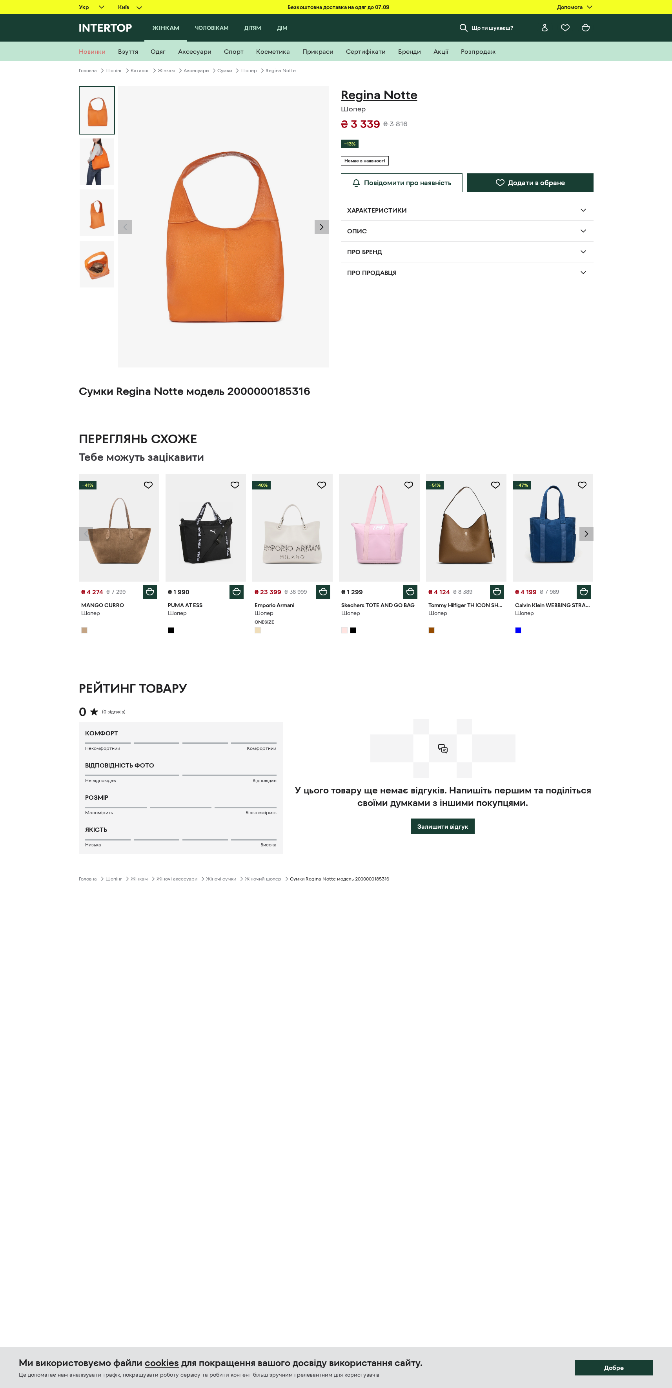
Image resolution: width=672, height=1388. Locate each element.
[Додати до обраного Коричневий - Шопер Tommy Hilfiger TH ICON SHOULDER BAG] (495, 485)
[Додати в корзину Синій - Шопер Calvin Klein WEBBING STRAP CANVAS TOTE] (584, 592)
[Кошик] (586, 28)
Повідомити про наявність (408, 182)
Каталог (140, 70)
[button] (125, 227)
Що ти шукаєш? (493, 28)
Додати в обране (536, 182)
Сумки (224, 70)
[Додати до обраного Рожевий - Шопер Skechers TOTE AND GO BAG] (409, 485)
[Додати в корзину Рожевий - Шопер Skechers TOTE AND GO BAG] (410, 592)
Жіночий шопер (263, 879)
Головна (88, 70)
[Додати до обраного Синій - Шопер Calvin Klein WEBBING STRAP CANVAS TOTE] (582, 485)
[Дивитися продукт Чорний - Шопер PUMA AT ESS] (206, 528)
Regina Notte (281, 70)
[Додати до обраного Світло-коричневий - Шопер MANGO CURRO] (148, 485)
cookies (162, 1363)
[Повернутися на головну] (105, 28)
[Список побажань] (565, 28)
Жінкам (166, 70)
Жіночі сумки (221, 879)
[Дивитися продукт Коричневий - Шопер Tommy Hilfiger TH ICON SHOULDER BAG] (466, 528)
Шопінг (114, 70)
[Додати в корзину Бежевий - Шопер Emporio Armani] (323, 592)
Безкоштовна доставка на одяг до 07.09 (338, 7)
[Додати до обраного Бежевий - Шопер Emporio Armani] (322, 485)
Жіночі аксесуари (177, 879)
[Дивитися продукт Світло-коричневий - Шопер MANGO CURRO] (119, 528)
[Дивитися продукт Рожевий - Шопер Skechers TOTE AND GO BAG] (379, 528)
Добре (614, 1367)
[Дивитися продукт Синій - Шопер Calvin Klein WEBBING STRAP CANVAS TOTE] (553, 528)
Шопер (248, 70)
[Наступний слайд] (322, 227)
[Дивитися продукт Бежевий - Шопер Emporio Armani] (292, 528)
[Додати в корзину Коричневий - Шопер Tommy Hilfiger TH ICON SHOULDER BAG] (497, 592)
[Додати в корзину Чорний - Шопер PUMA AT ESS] (236, 592)
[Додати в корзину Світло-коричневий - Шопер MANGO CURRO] (150, 592)
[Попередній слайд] (125, 227)
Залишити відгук (442, 826)
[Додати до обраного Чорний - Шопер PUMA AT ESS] (235, 485)
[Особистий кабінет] (545, 28)
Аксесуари (196, 70)
